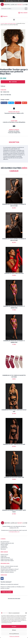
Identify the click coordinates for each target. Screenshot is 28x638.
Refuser (14, 630)
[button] (26, 613)
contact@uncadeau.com (14, 531)
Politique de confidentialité (14, 636)
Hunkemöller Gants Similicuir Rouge (14, 273)
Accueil (2, 23)
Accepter (14, 626)
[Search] (26, 8)
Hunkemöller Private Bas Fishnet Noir (14, 477)
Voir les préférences (14, 633)
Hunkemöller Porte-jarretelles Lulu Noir (14, 444)
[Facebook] (2, 578)
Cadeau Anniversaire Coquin (10, 23)
